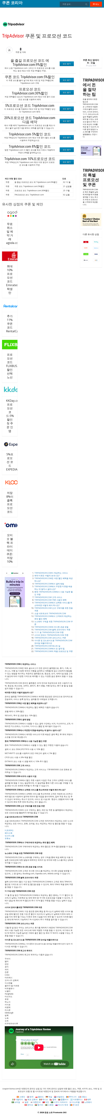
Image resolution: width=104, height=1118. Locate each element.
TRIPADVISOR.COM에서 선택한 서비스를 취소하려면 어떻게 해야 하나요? (53, 604)
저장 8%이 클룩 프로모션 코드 (9, 502)
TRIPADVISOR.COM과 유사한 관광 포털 (51, 627)
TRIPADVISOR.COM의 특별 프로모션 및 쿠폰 (53, 651)
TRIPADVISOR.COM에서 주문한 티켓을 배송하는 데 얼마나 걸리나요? (53, 587)
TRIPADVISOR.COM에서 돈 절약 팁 (49, 648)
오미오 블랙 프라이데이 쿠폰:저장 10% (9, 548)
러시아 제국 (63, 1105)
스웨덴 (50, 1105)
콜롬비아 (64, 1099)
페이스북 (8, 833)
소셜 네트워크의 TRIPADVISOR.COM (50, 613)
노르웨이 (88, 1102)
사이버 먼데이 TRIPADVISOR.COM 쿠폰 (51, 635)
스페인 (22, 1096)
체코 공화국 (32, 1099)
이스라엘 (76, 1102)
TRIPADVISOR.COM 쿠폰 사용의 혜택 (50, 600)
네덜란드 (60, 1096)
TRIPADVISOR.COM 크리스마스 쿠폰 (50, 637)
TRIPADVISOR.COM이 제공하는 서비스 (51, 573)
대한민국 (36, 1102)
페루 (89, 1099)
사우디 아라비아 (60, 1102)
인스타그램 (9, 835)
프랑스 (84, 1096)
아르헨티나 (77, 1099)
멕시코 (45, 1099)
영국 (31, 1096)
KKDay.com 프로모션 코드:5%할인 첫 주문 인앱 (13, 416)
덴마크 (30, 1105)
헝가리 (40, 1105)
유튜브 (7, 838)
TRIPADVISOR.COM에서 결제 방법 (49, 583)
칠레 (54, 1099)
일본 (26, 1102)
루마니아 (72, 1096)
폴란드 (41, 1096)
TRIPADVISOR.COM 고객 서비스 (48, 597)
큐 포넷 (75, 1105)
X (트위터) (9, 830)
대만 (47, 1102)
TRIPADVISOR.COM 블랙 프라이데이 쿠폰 (52, 629)
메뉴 (97, 4)
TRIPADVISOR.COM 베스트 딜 (47, 646)
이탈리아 (19, 1099)
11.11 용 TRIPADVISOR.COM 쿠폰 (49, 632)
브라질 (17, 1102)
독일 (50, 1096)
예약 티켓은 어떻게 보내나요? (47, 575)
